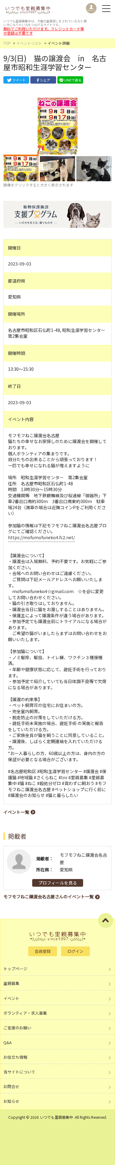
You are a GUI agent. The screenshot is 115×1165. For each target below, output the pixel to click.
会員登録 (43, 951)
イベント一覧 (16, 812)
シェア (45, 79)
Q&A (7, 1042)
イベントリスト (29, 43)
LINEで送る (73, 79)
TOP (7, 43)
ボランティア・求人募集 (25, 1013)
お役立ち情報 (15, 1057)
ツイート (19, 79)
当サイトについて (19, 1072)
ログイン (75, 951)
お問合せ (11, 1086)
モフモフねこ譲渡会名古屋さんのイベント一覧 (48, 896)
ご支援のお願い (17, 1028)
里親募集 (11, 983)
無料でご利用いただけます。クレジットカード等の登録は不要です (43, 31)
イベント (11, 998)
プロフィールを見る (57, 883)
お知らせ (11, 1101)
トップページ (15, 968)
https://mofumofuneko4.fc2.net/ (41, 537)
